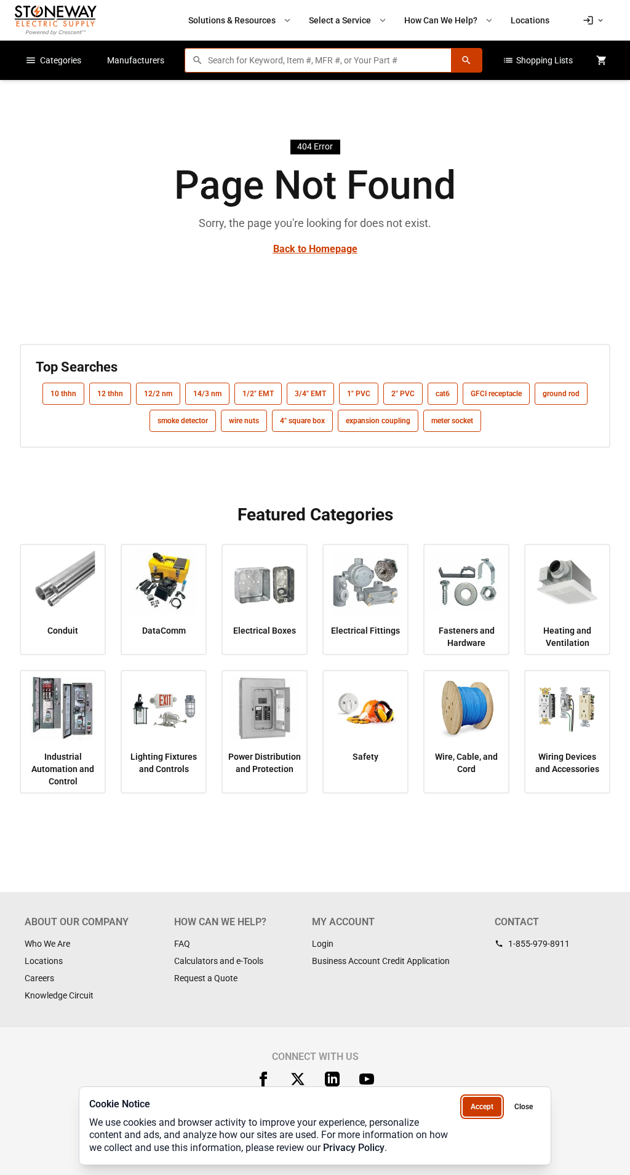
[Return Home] (56, 20)
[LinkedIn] (332, 1079)
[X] (297, 1079)
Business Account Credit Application (381, 961)
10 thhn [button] (63, 393)
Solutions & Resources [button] (240, 20)
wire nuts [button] (244, 420)
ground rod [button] (561, 393)
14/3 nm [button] (207, 393)
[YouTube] (366, 1079)
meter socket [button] (452, 420)
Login (322, 944)
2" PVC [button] (403, 393)
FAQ (182, 944)
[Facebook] (263, 1079)
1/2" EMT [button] (258, 393)
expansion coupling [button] (378, 420)
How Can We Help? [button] (449, 20)
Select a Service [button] (348, 20)
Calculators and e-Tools (218, 961)
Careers (39, 978)
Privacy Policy (354, 1147)
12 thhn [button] (110, 393)
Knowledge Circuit (59, 995)
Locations (44, 961)
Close (523, 1106)
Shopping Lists (538, 60)
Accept (482, 1106)
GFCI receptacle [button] (496, 393)
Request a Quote (205, 978)
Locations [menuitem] (530, 20)
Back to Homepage (315, 249)
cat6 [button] (443, 393)
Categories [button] (53, 60)
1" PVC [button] (358, 393)
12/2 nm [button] (158, 393)
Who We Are (47, 944)
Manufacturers (135, 60)
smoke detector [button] (183, 420)
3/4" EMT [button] (310, 393)
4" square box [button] (302, 420)
